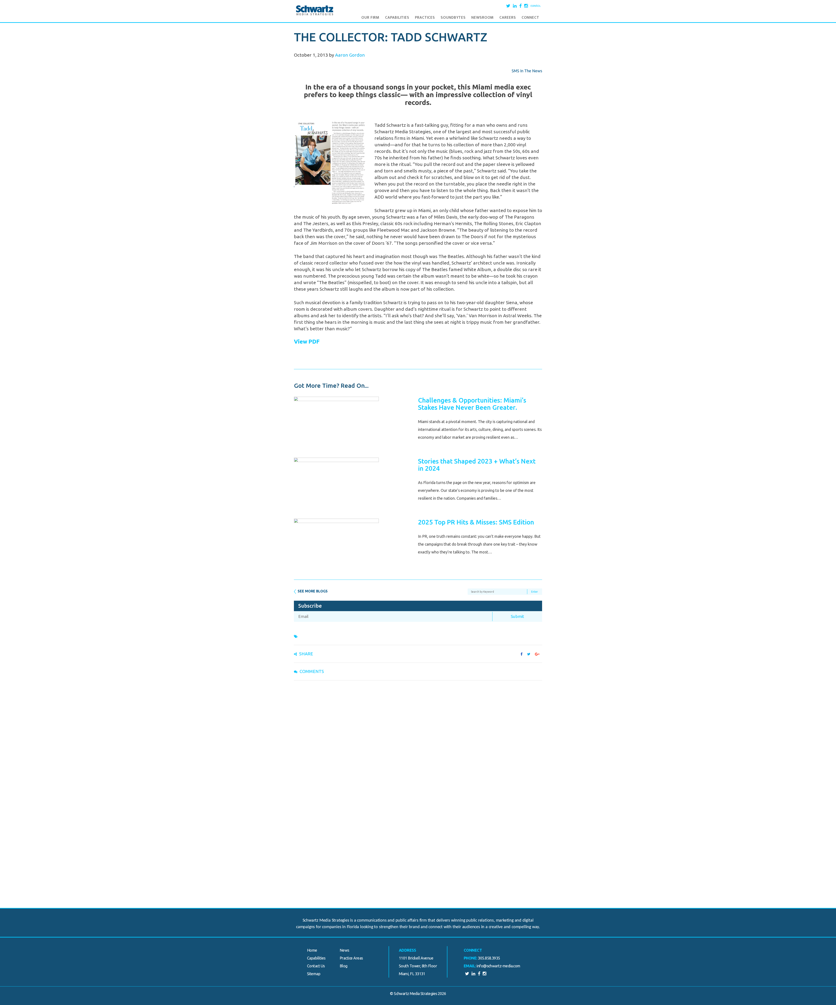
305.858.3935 (489, 958)
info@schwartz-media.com (498, 966)
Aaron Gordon (350, 54)
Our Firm (370, 17)
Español (536, 6)
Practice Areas (351, 958)
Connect (530, 17)
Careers (507, 17)
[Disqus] (418, 740)
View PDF (307, 341)
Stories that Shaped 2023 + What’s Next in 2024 (477, 464)
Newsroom (482, 17)
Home (312, 950)
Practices (425, 17)
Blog (343, 966)
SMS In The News (527, 71)
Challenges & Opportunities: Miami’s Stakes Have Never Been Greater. (472, 403)
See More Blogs (313, 591)
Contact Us (316, 966)
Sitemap (313, 973)
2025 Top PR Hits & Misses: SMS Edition (476, 522)
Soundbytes (453, 17)
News (344, 950)
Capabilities (397, 17)
